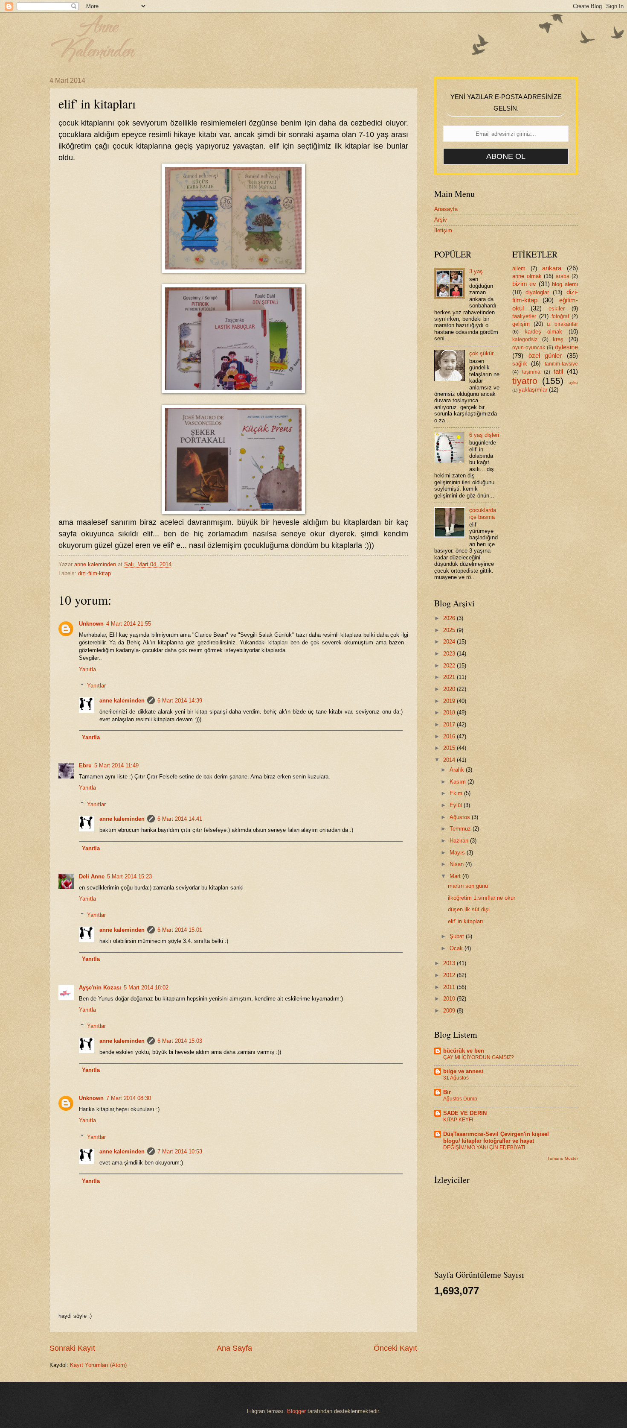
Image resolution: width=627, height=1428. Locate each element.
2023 (450, 653)
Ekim (457, 793)
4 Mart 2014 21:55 (128, 623)
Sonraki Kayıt (72, 1348)
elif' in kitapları (465, 921)
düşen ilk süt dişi (469, 909)
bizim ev (524, 283)
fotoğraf (560, 316)
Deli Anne (91, 876)
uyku (573, 382)
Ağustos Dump (460, 1099)
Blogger (296, 1411)
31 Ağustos (456, 1078)
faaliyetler (524, 316)
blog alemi (565, 284)
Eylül (457, 805)
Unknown (91, 623)
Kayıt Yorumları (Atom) (98, 1365)
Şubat (458, 936)
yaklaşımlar (533, 389)
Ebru (85, 765)
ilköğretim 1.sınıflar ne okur (481, 898)
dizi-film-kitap (94, 573)
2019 (450, 701)
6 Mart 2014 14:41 (179, 819)
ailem (518, 268)
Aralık (458, 770)
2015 (450, 748)
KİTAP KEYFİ (458, 1120)
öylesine (566, 347)
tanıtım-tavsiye (561, 363)
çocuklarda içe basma (482, 513)
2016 (450, 736)
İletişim (443, 230)
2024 (450, 641)
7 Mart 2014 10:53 (179, 1151)
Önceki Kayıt (395, 1348)
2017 (450, 724)
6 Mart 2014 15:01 (179, 930)
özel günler (545, 355)
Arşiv (440, 220)
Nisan (457, 864)
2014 (450, 760)
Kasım (458, 781)
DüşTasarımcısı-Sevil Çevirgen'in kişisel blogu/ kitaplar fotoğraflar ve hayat (496, 1137)
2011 (450, 987)
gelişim (521, 324)
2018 (450, 712)
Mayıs (458, 852)
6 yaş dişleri (484, 435)
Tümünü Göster (562, 1158)
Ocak (457, 948)
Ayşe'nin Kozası (100, 987)
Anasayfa (446, 209)
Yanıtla (87, 669)
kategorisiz (524, 339)
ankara (551, 268)
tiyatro (524, 381)
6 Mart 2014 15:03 (179, 1041)
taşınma (531, 372)
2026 (450, 618)
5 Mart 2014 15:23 (129, 876)
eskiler (557, 308)
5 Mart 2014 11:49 (116, 765)
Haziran (460, 840)
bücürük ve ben (463, 1051)
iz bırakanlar (562, 324)
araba (562, 276)
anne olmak (527, 276)
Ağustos (461, 817)
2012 (450, 975)
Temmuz (461, 828)
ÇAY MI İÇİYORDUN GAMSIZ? (478, 1057)
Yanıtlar (96, 685)
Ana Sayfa (234, 1348)
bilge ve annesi (463, 1071)
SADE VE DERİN (465, 1113)
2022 (450, 665)
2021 (450, 677)
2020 (450, 689)
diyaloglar (537, 292)
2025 (450, 630)
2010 (450, 998)
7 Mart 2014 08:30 (128, 1098)
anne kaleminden (122, 700)
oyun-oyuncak (528, 347)
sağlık (519, 363)
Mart (456, 876)
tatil (558, 371)
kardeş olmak (544, 331)
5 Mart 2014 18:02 (146, 987)
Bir (447, 1092)
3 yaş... (478, 271)
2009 (450, 1010)
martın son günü (468, 886)
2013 (450, 963)
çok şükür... (483, 353)
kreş (558, 339)
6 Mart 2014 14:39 (179, 700)
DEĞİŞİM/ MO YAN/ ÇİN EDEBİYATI (484, 1147)
